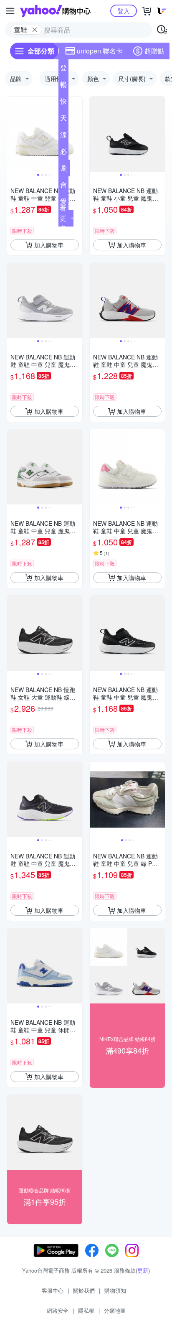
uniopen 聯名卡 (100, 51)
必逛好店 (63, 153)
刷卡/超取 (64, 169)
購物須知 (115, 1290)
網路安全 (57, 1310)
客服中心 (52, 1290)
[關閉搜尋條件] (34, 29)
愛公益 (63, 203)
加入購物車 (48, 245)
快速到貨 (63, 102)
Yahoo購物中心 (55, 11)
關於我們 (84, 1290)
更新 (142, 1270)
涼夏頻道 (63, 136)
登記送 (63, 69)
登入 (123, 10)
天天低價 (63, 119)
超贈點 (154, 51)
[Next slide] (76, 134)
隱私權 (86, 1310)
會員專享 (63, 186)
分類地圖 (115, 1310)
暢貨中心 (63, 86)
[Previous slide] (12, 134)
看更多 (63, 218)
